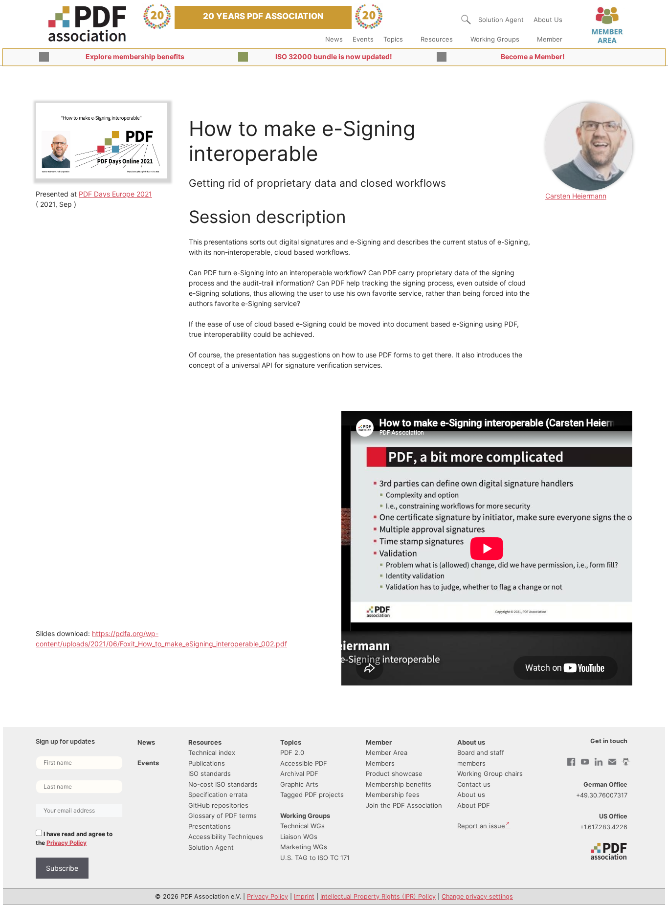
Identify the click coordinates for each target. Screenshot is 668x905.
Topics (393, 39)
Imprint (304, 896)
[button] (466, 19)
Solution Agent (501, 19)
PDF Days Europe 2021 (115, 194)
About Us (548, 19)
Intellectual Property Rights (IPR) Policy (378, 896)
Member (549, 39)
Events (363, 39)
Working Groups (494, 39)
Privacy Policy (66, 842)
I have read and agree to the (74, 838)
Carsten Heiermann (575, 196)
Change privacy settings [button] (477, 896)
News (334, 39)
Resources (437, 39)
